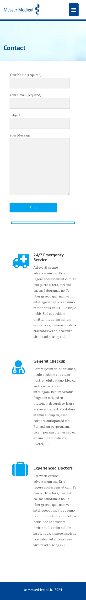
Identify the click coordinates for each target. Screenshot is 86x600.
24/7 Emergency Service (48, 257)
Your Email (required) (25, 95)
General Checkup (49, 361)
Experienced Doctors (53, 468)
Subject (15, 115)
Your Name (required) (26, 74)
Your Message (20, 135)
